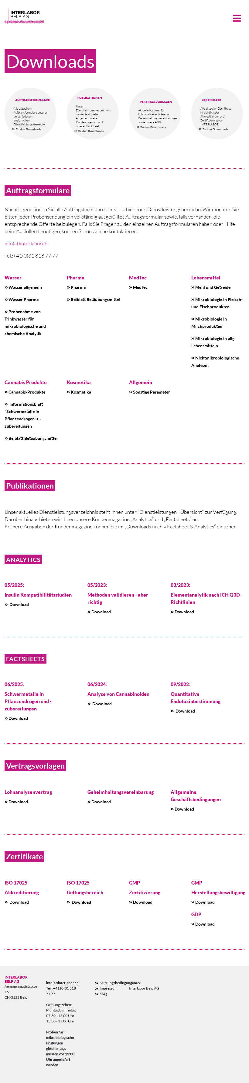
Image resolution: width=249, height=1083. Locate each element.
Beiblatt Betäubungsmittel (95, 299)
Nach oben (221, 1063)
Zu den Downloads (28, 129)
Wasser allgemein (25, 287)
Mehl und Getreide (212, 287)
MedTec (140, 287)
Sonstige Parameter (151, 391)
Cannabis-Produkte (27, 391)
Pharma (78, 287)
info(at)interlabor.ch (26, 243)
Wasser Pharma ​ (24, 299)
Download (19, 604)
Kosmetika (81, 391)
